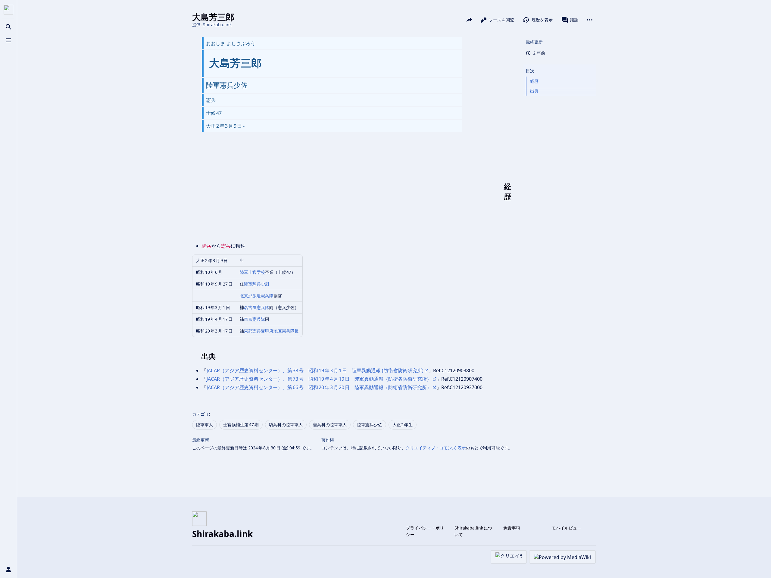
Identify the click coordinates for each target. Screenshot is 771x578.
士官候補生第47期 (241, 424)
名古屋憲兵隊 (256, 307)
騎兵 (206, 245)
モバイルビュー (566, 528)
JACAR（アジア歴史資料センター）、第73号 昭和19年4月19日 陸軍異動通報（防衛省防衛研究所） (319, 379)
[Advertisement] (352, 191)
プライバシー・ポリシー (425, 531)
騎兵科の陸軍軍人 (286, 424)
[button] (559, 64)
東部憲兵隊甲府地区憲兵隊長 (271, 331)
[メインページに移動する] (8, 10)
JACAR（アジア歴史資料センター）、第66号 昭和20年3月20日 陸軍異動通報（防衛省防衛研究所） (319, 387)
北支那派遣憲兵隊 (256, 295)
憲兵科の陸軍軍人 (330, 424)
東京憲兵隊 (254, 319)
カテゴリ (200, 414)
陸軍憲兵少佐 (369, 424)
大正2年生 (402, 424)
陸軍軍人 (204, 424)
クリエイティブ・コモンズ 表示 (436, 448)
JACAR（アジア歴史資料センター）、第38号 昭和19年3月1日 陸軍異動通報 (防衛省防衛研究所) (315, 370)
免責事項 (511, 528)
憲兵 (226, 245)
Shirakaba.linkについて (473, 531)
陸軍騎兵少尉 (256, 284)
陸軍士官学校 (252, 272)
